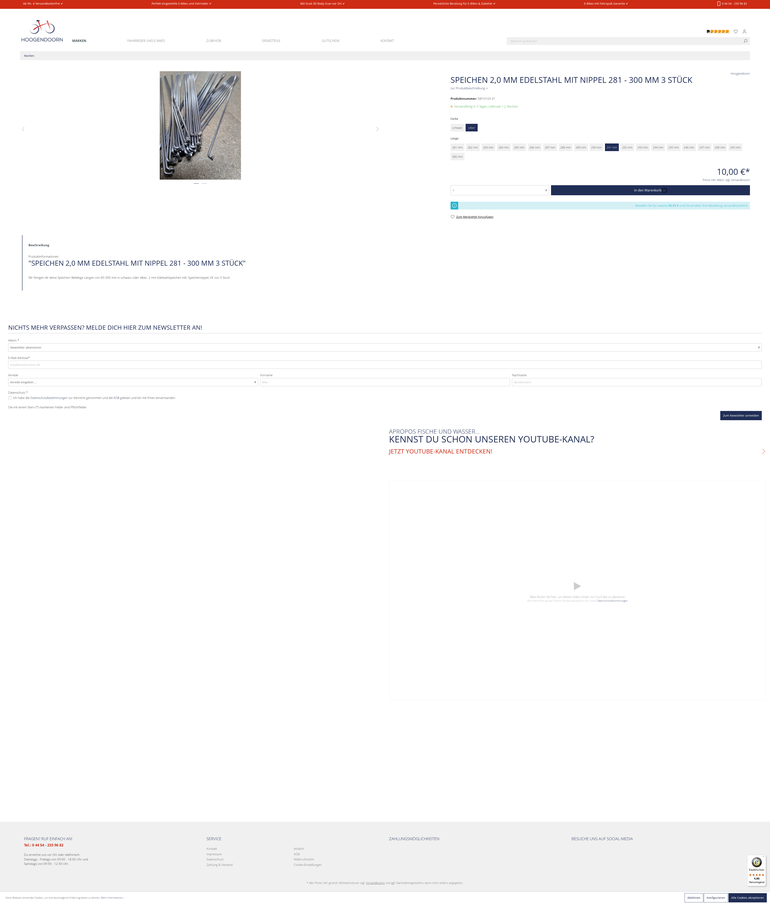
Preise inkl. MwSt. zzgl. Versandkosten (726, 180)
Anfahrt (299, 849)
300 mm (457, 157)
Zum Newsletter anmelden (741, 415)
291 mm (612, 147)
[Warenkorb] (751, 29)
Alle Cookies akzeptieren (747, 898)
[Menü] (763, 857)
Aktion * (13, 340)
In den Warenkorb (648, 190)
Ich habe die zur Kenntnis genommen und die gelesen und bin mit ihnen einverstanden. (94, 398)
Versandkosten (375, 883)
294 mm (658, 147)
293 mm (642, 147)
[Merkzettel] (735, 31)
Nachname (519, 375)
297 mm (704, 147)
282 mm (473, 147)
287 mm (550, 147)
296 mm (689, 147)
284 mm (503, 147)
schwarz (457, 128)
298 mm (720, 147)
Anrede (13, 375)
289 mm (581, 147)
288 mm (565, 147)
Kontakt (212, 849)
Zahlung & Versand (220, 865)
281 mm (457, 147)
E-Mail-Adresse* (19, 358)
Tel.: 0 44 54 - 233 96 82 (43, 845)
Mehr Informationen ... (113, 897)
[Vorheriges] (23, 128)
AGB (116, 398)
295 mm (673, 147)
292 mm (627, 147)
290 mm (596, 147)
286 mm (534, 147)
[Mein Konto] (744, 31)
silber (471, 128)
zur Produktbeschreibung (469, 88)
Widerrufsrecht (304, 859)
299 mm (735, 147)
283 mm (488, 147)
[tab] (38, 244)
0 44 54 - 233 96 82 (734, 3)
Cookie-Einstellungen (308, 865)
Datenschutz (215, 859)
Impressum (214, 854)
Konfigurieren (716, 898)
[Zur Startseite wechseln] (42, 26)
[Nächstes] (378, 128)
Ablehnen (693, 898)
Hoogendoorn (740, 73)
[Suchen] (746, 41)
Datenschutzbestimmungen (49, 398)
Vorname (266, 375)
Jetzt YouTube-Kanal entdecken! (440, 451)
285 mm (519, 147)
